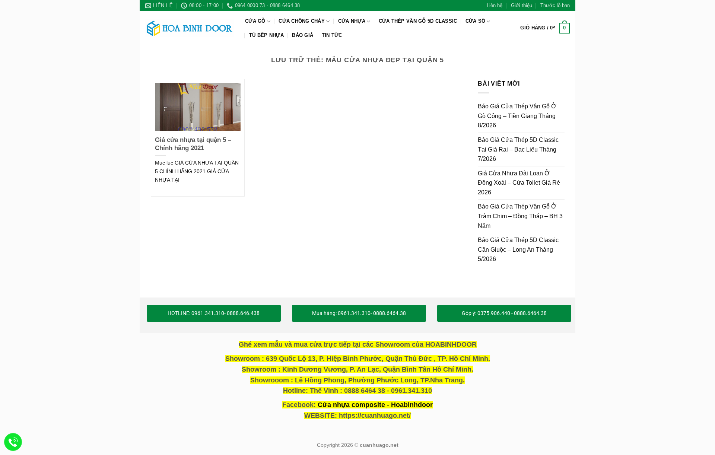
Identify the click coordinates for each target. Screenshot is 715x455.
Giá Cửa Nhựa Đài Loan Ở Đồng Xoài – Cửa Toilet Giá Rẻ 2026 (519, 182)
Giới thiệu (521, 5)
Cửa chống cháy (302, 21)
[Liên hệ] (13, 442)
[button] (545, 28)
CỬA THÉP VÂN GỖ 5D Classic (418, 21)
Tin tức (332, 35)
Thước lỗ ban (555, 5)
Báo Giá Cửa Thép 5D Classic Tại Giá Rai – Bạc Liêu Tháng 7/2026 (518, 149)
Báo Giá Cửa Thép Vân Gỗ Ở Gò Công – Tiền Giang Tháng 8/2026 (517, 115)
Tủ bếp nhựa (266, 35)
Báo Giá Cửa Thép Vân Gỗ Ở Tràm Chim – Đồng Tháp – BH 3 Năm (520, 216)
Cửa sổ (475, 21)
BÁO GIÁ (302, 35)
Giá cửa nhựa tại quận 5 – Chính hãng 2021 (193, 144)
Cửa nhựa (351, 21)
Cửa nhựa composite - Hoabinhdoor (375, 404)
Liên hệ (494, 5)
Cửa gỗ (255, 21)
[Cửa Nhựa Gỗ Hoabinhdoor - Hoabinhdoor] (189, 27)
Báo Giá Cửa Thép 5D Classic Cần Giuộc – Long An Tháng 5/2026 (518, 249)
